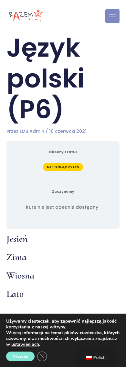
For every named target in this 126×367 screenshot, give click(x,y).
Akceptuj (20, 356)
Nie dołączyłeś (63, 167)
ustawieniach (25, 344)
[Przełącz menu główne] (112, 16)
